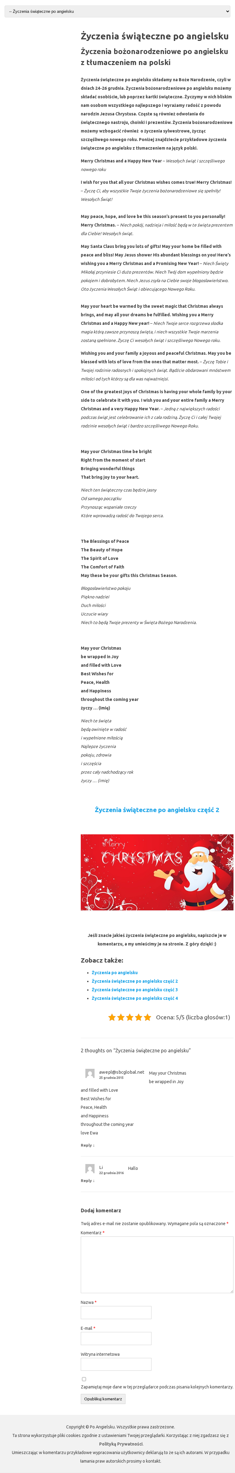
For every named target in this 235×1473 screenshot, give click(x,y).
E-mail (88, 1328)
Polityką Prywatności (121, 1444)
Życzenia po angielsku (115, 972)
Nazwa (89, 1302)
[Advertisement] (38, 61)
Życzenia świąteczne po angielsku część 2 (157, 809)
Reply (86, 1145)
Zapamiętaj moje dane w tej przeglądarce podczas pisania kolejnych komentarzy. (157, 1386)
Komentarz (93, 1232)
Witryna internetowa (100, 1354)
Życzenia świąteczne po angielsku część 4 (135, 998)
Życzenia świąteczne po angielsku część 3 (135, 989)
